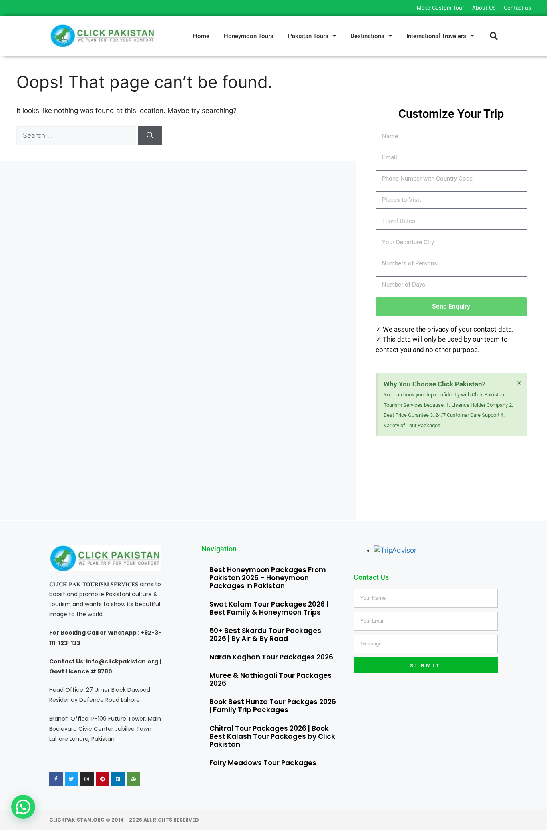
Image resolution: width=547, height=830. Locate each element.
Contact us (517, 7)
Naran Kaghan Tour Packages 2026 (271, 657)
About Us (484, 7)
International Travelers (436, 36)
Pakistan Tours (308, 36)
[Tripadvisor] (133, 779)
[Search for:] (77, 135)
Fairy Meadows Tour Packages (262, 763)
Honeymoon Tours (249, 36)
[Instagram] (87, 779)
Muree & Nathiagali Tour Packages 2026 (270, 679)
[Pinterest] (102, 779)
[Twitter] (71, 779)
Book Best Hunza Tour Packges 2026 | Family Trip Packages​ (272, 706)
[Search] (150, 135)
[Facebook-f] (56, 779)
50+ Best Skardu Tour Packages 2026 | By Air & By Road (265, 634)
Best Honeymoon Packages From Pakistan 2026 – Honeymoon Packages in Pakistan (267, 578)
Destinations (367, 36)
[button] (494, 36)
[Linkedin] (118, 779)
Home (201, 36)
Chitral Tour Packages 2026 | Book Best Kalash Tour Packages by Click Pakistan (272, 736)
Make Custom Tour (440, 7)
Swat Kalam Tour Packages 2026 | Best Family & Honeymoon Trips (268, 608)
